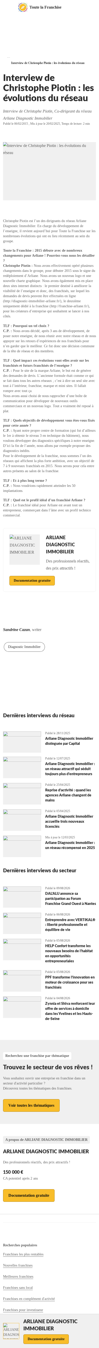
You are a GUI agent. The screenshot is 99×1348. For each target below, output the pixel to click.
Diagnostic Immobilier (24, 647)
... (8, 56)
